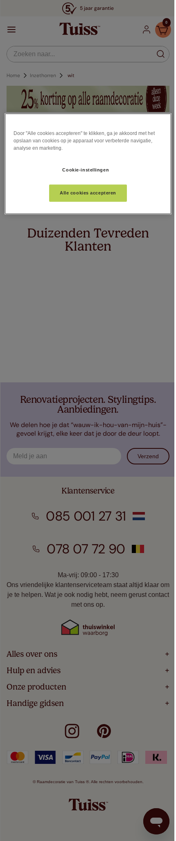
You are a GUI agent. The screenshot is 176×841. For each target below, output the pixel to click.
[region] (88, 164)
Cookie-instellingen (85, 169)
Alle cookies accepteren (88, 192)
